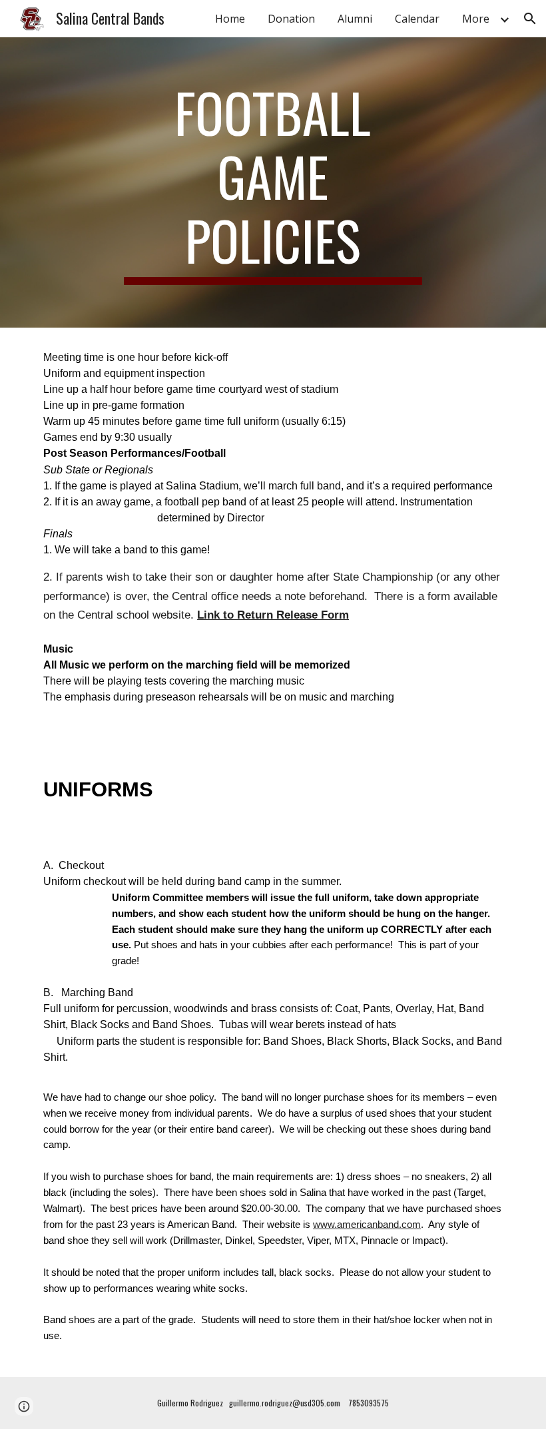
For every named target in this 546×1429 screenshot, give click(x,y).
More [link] (475, 18)
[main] (273, 182)
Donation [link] (291, 18)
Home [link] (230, 18)
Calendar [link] (417, 18)
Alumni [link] (355, 18)
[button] (530, 19)
